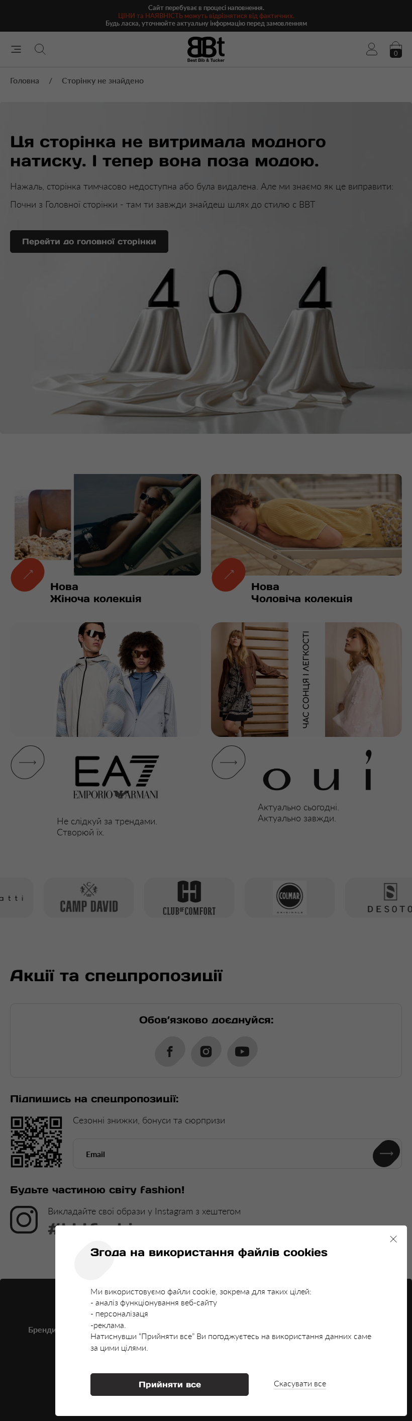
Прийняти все (170, 1384)
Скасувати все (300, 1383)
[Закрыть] (393, 1239)
